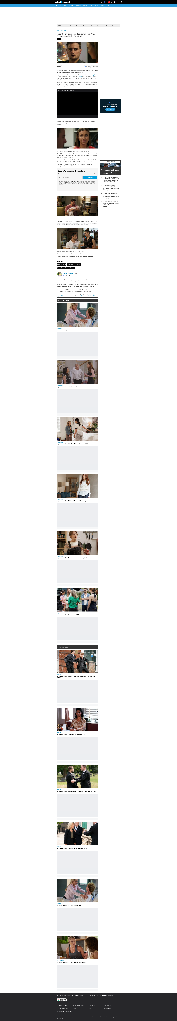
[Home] (57, 5)
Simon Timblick (66, 39)
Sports (96, 5)
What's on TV (75, 39)
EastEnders (105, 25)
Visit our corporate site (107, 995)
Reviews (102, 5)
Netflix (97, 25)
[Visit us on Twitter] (107, 2)
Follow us (88, 66)
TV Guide (79, 76)
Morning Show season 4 (71, 25)
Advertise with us (108, 1008)
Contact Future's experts (78, 1005)
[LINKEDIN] (64, 275)
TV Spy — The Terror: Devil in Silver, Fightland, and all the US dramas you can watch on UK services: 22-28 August (111, 179)
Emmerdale (114, 25)
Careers (74, 1008)
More (108, 5)
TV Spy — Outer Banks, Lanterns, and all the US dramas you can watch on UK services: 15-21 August (111, 187)
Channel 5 (70, 264)
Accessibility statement (62, 1008)
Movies (85, 5)
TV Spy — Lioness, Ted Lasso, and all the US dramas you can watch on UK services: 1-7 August (111, 204)
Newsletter (95, 66)
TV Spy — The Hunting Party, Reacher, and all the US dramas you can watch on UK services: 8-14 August (111, 196)
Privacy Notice (64, 182)
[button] (119, 2)
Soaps (90, 5)
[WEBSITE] (67, 275)
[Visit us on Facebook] (105, 2)
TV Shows (70, 5)
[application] (77, 103)
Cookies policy (107, 1005)
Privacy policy (91, 1005)
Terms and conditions (62, 1005)
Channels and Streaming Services (66, 268)
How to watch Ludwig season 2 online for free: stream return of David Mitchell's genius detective (111, 171)
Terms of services (76, 181)
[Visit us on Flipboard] (109, 2)
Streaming (78, 5)
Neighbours (63, 30)
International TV (61, 264)
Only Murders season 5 (86, 25)
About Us (90, 1008)
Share (60, 66)
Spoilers (59, 39)
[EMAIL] (69, 275)
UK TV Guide (63, 5)
